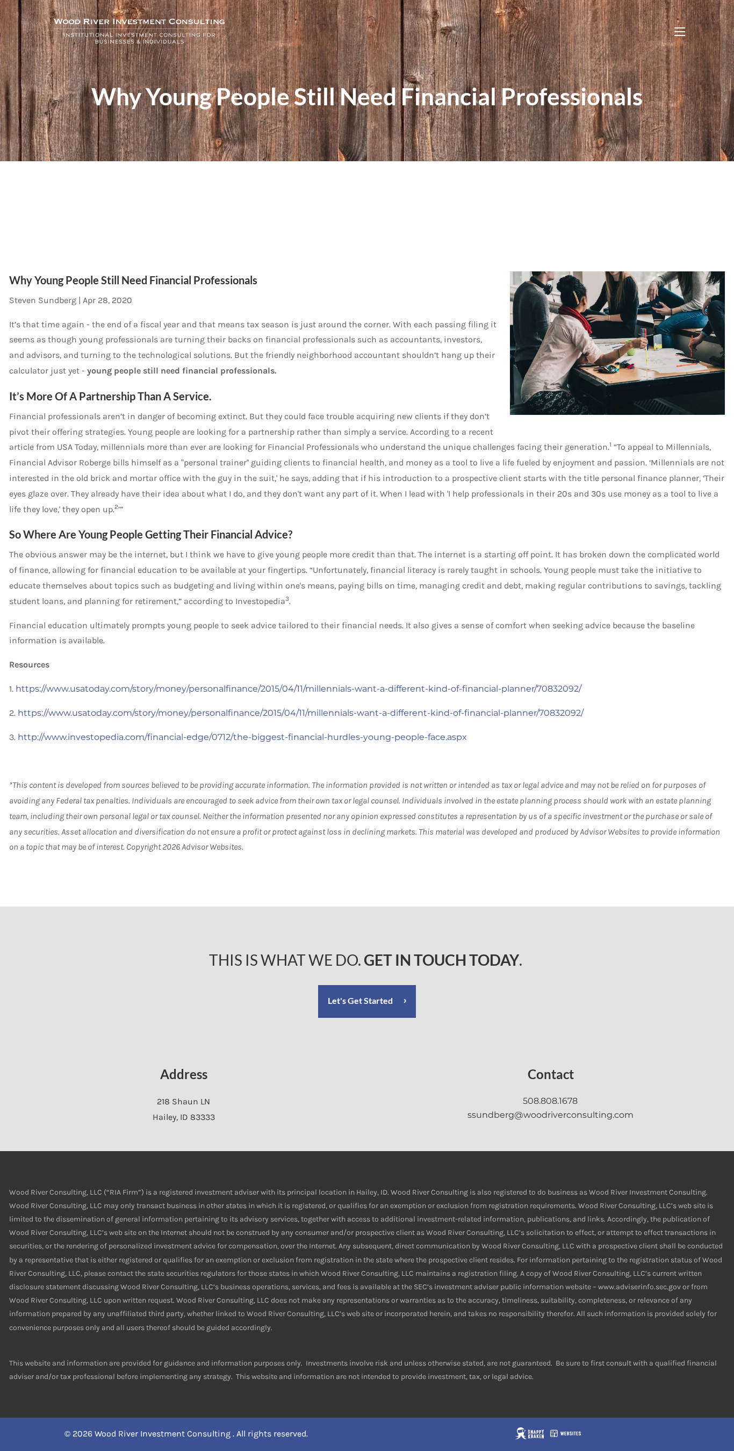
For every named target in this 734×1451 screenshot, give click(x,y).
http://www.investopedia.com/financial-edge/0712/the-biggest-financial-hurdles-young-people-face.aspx (242, 737)
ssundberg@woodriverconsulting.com (550, 1115)
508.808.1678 (550, 1101)
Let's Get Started (360, 1000)
